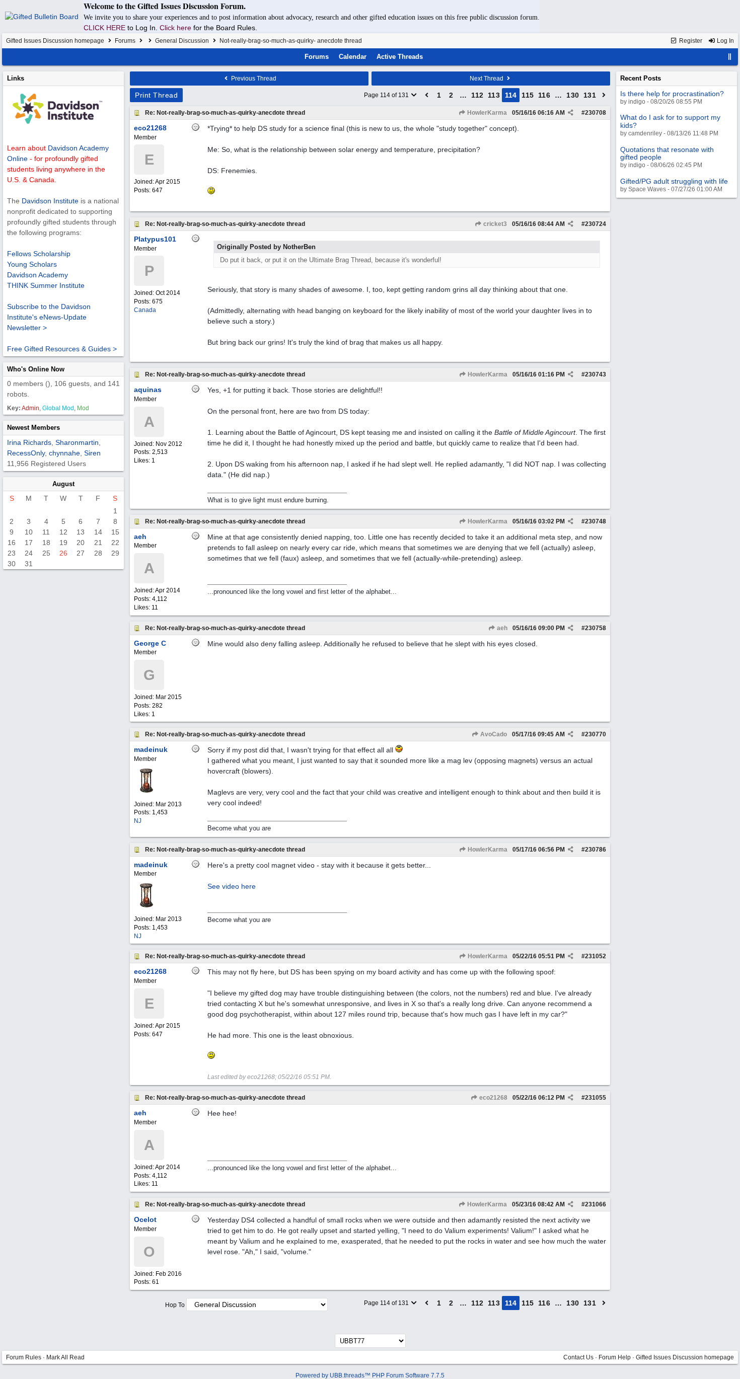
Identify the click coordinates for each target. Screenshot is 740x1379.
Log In (724, 40)
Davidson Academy (37, 275)
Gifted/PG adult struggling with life (674, 181)
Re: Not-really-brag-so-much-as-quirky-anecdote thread (225, 112)
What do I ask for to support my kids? (670, 121)
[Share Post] (570, 113)
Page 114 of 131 (387, 95)
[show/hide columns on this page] (729, 56)
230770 (595, 734)
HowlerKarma (486, 112)
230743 (595, 374)
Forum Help (615, 1357)
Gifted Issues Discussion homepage (55, 40)
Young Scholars (32, 264)
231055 (595, 1097)
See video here (231, 886)
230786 (595, 849)
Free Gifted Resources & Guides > (62, 349)
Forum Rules (23, 1357)
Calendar (352, 56)
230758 (595, 628)
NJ (137, 820)
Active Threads (400, 56)
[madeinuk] (146, 790)
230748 (595, 521)
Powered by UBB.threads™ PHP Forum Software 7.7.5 (370, 1375)
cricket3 (494, 223)
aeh (501, 628)
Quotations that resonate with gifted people (667, 153)
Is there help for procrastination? (672, 94)
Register (690, 40)
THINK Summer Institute (46, 285)
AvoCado (493, 734)
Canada (145, 310)
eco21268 (492, 1097)
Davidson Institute (50, 201)
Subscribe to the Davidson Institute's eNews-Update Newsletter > (49, 317)
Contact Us (578, 1357)
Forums (125, 40)
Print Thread (156, 95)
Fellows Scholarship (38, 254)
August (63, 484)
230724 (595, 223)
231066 (595, 1204)
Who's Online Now (35, 369)
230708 (595, 112)
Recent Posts (640, 78)
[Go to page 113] (427, 95)
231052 (595, 956)
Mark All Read (65, 1357)
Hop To (175, 1305)
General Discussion (182, 40)
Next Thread (487, 78)
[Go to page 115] (604, 95)
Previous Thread (253, 78)
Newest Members (33, 427)
